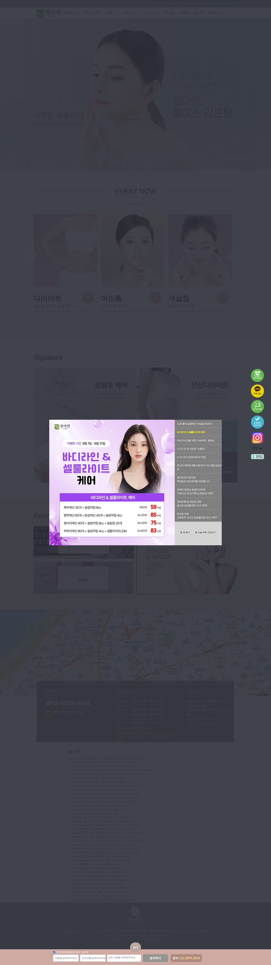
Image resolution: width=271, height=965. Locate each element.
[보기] (84, 952)
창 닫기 (186, 532)
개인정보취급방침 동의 (68, 952)
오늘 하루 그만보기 (207, 532)
